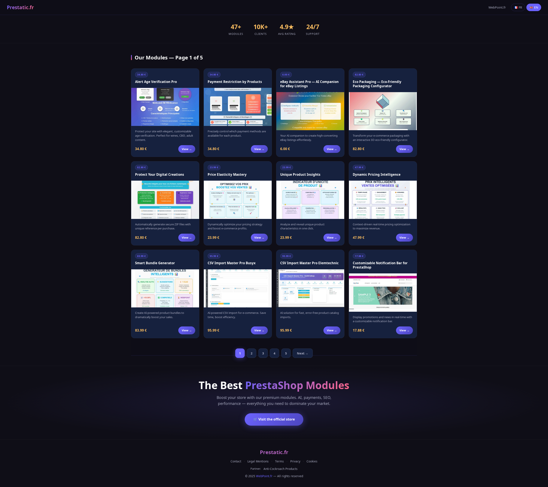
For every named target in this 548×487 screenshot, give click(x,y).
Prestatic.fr (20, 7)
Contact (236, 461)
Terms (279, 461)
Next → (302, 353)
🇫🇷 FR (518, 7)
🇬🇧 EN (533, 7)
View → (187, 149)
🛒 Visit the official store (274, 419)
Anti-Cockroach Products (281, 469)
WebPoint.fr (497, 7)
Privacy (295, 461)
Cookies (312, 461)
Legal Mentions (258, 461)
